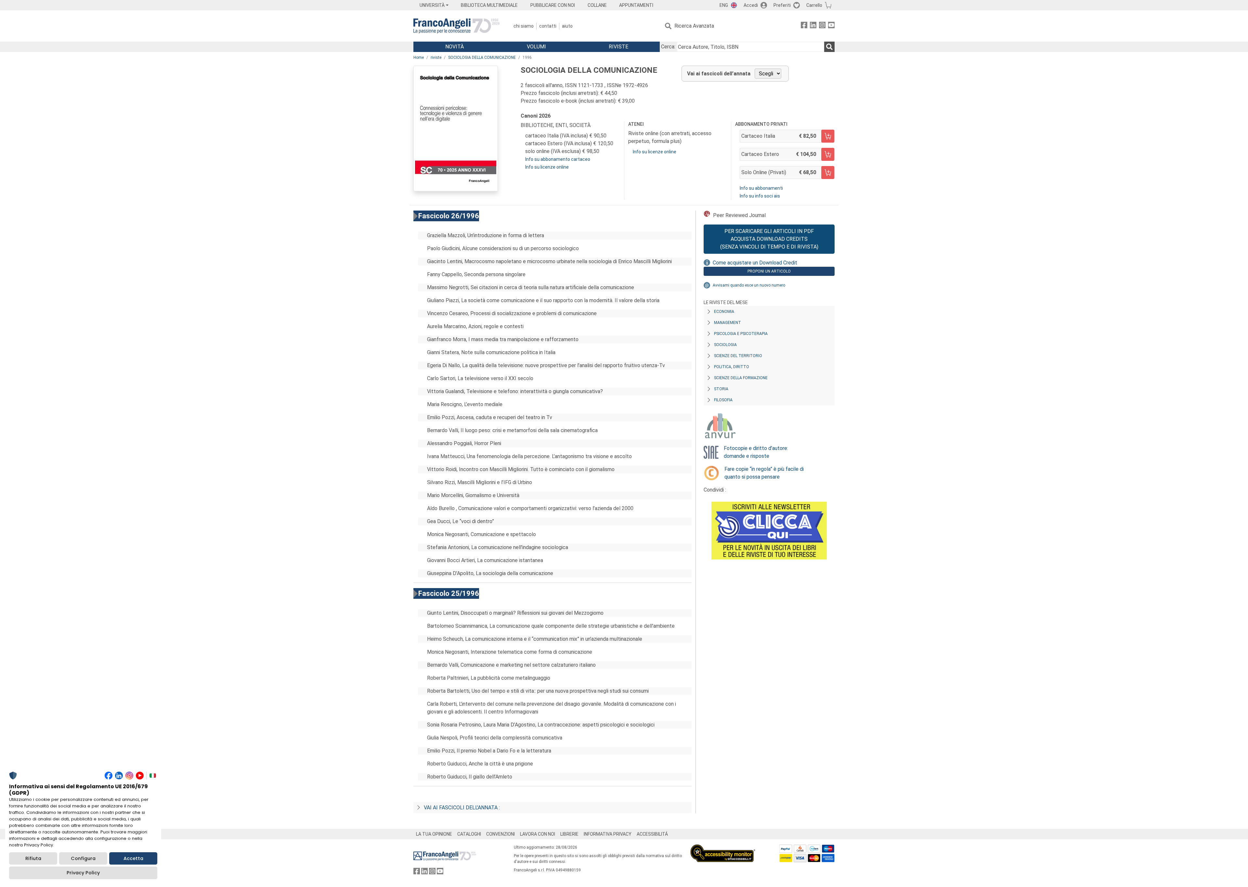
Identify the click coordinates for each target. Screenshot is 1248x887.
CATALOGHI (469, 834)
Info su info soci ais (760, 196)
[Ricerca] (829, 47)
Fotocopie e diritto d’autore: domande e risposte (756, 452)
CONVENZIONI (500, 834)
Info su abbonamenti (761, 188)
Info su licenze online (547, 167)
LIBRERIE (569, 834)
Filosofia (723, 400)
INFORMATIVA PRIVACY (607, 834)
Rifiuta (33, 858)
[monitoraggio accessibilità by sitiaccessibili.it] (722, 848)
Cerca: (668, 47)
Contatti (547, 26)
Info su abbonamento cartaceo (557, 159)
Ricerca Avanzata (694, 26)
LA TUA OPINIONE (434, 834)
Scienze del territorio (738, 356)
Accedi (751, 5)
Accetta (133, 858)
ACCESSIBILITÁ (652, 834)
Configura (83, 858)
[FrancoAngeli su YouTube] (831, 26)
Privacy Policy (83, 872)
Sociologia (725, 344)
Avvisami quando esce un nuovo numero (749, 285)
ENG (724, 5)
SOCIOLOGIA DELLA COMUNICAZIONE (482, 57)
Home (418, 57)
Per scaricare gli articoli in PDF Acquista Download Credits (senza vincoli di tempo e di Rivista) (769, 239)
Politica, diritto (731, 367)
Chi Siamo (524, 26)
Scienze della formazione (741, 378)
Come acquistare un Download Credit (755, 263)
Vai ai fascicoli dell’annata (718, 74)
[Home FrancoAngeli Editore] (456, 26)
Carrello (814, 5)
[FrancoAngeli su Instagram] (822, 26)
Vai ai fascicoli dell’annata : (462, 807)
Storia (721, 389)
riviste (436, 57)
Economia (724, 311)
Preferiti (782, 5)
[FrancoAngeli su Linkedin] (813, 26)
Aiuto (567, 26)
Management (727, 322)
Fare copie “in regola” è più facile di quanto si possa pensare (764, 473)
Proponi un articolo (769, 271)
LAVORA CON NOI (537, 834)
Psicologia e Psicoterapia (741, 333)
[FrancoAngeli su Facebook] (804, 26)
